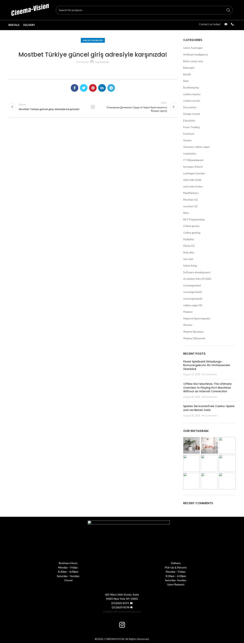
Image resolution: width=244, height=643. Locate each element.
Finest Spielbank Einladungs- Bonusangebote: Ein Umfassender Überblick (206, 365)
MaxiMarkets (191, 193)
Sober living (190, 265)
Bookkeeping (191, 87)
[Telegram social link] (111, 88)
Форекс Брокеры (193, 331)
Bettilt (187, 74)
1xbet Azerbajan (193, 47)
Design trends (191, 113)
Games (187, 140)
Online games (191, 225)
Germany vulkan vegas (196, 146)
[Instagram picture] (191, 445)
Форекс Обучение (194, 338)
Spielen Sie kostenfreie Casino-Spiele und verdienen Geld (208, 408)
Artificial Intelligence (195, 54)
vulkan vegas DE (192, 305)
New (186, 212)
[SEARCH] (228, 10)
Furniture (188, 133)
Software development (197, 272)
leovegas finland (192, 166)
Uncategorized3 (192, 298)
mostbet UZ (190, 206)
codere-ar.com (191, 100)
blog (185, 80)
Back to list (92, 107)
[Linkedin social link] (102, 88)
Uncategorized (93, 40)
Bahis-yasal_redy (193, 61)
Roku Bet (188, 252)
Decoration (190, 107)
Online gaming (191, 232)
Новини (188, 311)
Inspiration (189, 153)
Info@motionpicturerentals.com (122, 611)
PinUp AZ (189, 245)
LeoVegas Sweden (194, 173)
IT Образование (193, 160)
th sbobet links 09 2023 (197, 278)
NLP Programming (194, 219)
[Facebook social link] (74, 88)
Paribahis (188, 239)
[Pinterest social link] (93, 88)
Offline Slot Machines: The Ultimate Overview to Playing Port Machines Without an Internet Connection (207, 387)
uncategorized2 (192, 291)
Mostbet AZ (190, 199)
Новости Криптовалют (196, 318)
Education (189, 120)
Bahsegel (188, 67)
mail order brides (193, 186)
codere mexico (192, 94)
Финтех (187, 324)
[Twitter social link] (83, 88)
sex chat (188, 258)
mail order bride (192, 179)
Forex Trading (191, 127)
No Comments (209, 374)
